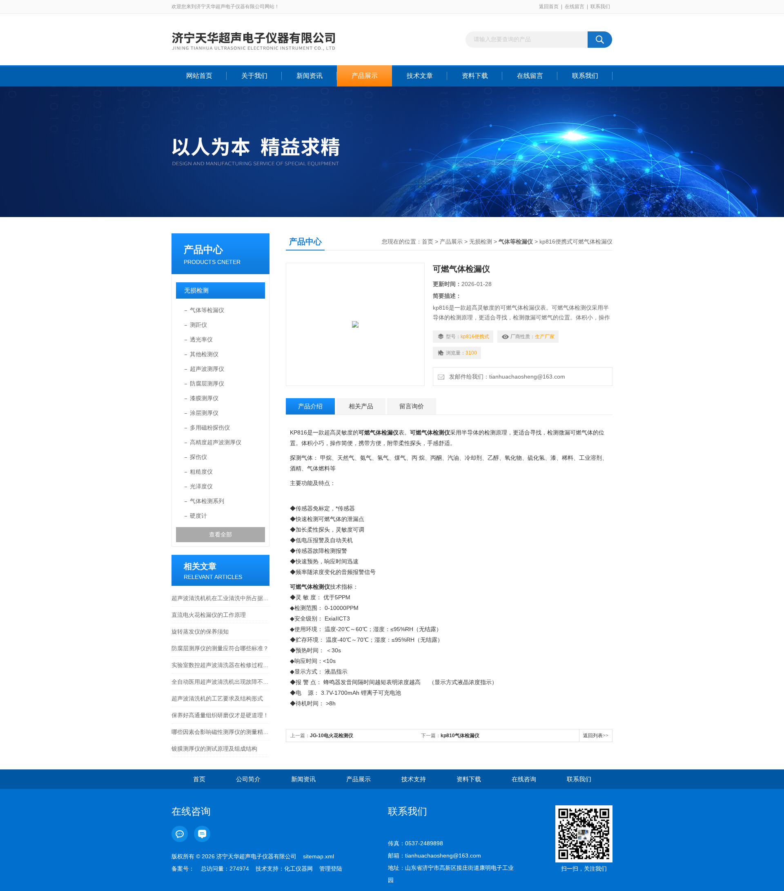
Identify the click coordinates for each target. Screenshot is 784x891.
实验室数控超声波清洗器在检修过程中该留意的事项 (221, 665)
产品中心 (203, 249)
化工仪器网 (298, 868)
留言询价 (411, 406)
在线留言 (574, 6)
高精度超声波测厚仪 (215, 442)
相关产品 (361, 406)
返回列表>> (595, 735)
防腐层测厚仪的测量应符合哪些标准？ (220, 648)
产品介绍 (310, 406)
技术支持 (413, 779)
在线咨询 (524, 779)
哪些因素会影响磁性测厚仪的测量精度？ (221, 732)
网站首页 (199, 75)
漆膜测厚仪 (204, 398)
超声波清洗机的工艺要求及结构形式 (217, 698)
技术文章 (420, 75)
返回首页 (549, 6)
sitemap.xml (318, 856)
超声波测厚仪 (207, 369)
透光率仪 (201, 339)
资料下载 (475, 75)
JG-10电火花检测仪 (331, 735)
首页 (427, 241)
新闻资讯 (309, 75)
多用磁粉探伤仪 (210, 427)
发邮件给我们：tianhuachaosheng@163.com (505, 376)
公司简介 (248, 779)
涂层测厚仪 (204, 413)
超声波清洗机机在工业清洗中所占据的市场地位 (221, 598)
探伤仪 (198, 457)
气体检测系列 (207, 501)
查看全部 (220, 534)
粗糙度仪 (201, 471)
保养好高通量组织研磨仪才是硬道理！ (220, 715)
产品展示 (365, 75)
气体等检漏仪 (207, 310)
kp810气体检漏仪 (460, 735)
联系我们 (600, 6)
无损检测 (196, 290)
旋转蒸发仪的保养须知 (200, 631)
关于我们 (254, 75)
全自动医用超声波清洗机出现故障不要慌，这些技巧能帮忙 (221, 681)
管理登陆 (330, 868)
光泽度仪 (201, 486)
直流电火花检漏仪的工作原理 (209, 615)
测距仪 (198, 324)
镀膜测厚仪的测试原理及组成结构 (214, 748)
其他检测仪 (204, 354)
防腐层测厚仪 (207, 383)
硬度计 (198, 515)
